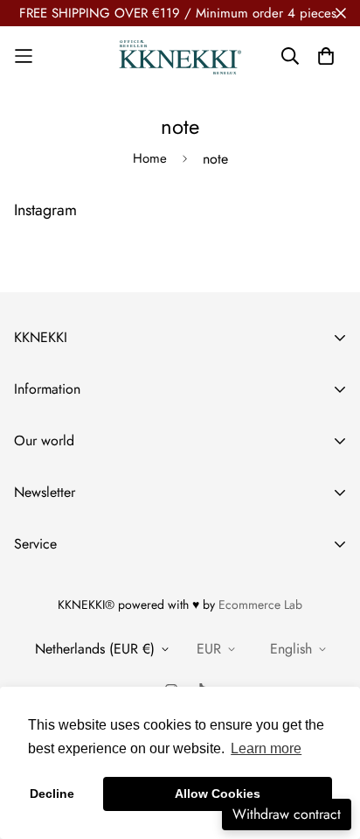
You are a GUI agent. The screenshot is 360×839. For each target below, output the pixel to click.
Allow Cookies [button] (217, 794)
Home (150, 158)
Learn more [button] (266, 748)
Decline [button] (52, 794)
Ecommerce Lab (260, 604)
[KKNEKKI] (180, 56)
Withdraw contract (286, 814)
